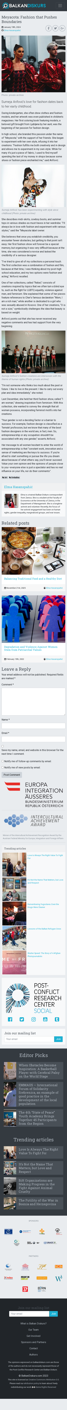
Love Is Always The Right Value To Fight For (38, 1151)
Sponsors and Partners (33, 1342)
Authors (33, 1354)
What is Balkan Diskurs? (33, 1323)
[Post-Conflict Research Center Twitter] (22, 1019)
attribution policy (31, 1383)
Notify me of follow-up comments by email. (27, 761)
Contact (33, 1348)
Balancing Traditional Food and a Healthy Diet (33, 578)
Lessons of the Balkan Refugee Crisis (44, 929)
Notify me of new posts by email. (22, 767)
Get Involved (33, 1335)
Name (6, 719)
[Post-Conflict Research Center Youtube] (45, 1019)
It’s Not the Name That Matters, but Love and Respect (36, 1168)
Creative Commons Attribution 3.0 (44, 1379)
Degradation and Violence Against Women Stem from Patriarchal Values (30, 648)
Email (5, 733)
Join (58, 1039)
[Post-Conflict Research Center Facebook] (10, 1019)
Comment (8, 684)
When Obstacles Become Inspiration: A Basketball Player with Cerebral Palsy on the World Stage (39, 1070)
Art (5, 477)
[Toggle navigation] (60, 5)
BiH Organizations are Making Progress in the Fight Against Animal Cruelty (37, 1186)
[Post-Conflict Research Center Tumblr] (57, 1019)
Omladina (15, 477)
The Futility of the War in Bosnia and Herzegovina (38, 1202)
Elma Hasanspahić (12, 30)
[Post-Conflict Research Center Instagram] (33, 1019)
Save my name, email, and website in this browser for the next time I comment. (33, 752)
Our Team (33, 1329)
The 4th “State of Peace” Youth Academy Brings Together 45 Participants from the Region (38, 1118)
